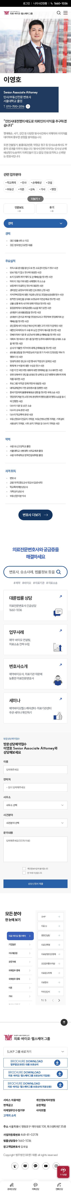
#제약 (16, 583)
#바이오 (26, 583)
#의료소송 (52, 583)
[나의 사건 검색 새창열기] (14, 1166)
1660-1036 (61, 3)
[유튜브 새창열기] (45, 1166)
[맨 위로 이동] (64, 1022)
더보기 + (35, 199)
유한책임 (41, 1105)
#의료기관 (38, 583)
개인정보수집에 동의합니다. (37, 868)
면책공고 (8, 1105)
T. (13, 106)
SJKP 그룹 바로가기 (19, 1051)
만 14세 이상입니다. (34, 873)
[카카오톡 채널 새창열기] (35, 1166)
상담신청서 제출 (35, 883)
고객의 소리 (9, 1115)
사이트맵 (41, 1110)
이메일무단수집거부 (14, 1110)
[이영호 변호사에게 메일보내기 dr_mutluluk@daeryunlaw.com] (28, 106)
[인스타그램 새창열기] (56, 1166)
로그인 (26, 3)
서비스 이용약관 (12, 1100)
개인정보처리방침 (45, 1100)
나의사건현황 (40, 3)
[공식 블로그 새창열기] (25, 1166)
